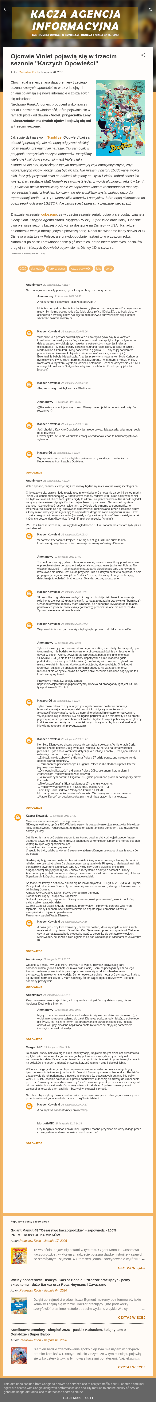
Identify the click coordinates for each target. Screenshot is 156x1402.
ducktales (37, 268)
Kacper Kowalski (48, 331)
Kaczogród (44, 452)
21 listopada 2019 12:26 (56, 480)
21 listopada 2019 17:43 (74, 623)
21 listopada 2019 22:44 (56, 994)
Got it (90, 1398)
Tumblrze (54, 137)
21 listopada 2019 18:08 (68, 642)
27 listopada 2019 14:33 (69, 1123)
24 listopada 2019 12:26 (57, 1047)
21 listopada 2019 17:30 (63, 815)
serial (109, 268)
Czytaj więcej (131, 1268)
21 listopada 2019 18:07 (56, 959)
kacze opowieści (81, 268)
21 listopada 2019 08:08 (74, 383)
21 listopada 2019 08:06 (74, 331)
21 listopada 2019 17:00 (68, 556)
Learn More (72, 1398)
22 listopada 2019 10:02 (68, 1009)
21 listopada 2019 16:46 (74, 424)
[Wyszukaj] (150, 10)
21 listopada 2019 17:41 (74, 592)
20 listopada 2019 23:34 (56, 284)
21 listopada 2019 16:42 (74, 534)
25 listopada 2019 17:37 (74, 1104)
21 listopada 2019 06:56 (68, 296)
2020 (23, 268)
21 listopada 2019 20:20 (66, 452)
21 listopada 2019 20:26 (66, 700)
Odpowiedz (34, 472)
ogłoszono (49, 214)
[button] (143, 56)
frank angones (57, 268)
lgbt (98, 268)
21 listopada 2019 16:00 (68, 401)
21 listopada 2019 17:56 (74, 921)
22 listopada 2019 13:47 (74, 739)
